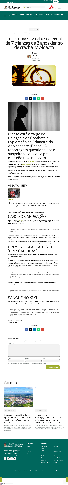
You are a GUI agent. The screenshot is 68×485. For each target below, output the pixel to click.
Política (42, 457)
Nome (10, 358)
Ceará (18, 33)
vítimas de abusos (26, 164)
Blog (13, 33)
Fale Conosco (30, 453)
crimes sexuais (31, 161)
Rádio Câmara (13, 2)
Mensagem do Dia (57, 451)
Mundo (42, 455)
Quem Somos (30, 449)
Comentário (11, 343)
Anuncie (29, 451)
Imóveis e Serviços (58, 449)
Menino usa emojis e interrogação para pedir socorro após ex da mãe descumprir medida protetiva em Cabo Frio (49, 419)
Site (44, 358)
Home (8, 33)
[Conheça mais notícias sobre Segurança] (14, 197)
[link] (18, 397)
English (4, 483)
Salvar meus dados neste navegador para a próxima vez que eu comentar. (28, 363)
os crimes (21, 220)
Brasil (42, 453)
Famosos (56, 446)
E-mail (27, 358)
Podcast (55, 462)
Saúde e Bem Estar (58, 457)
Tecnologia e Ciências (58, 460)
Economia (43, 460)
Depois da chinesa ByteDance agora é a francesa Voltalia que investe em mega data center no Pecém (18, 419)
